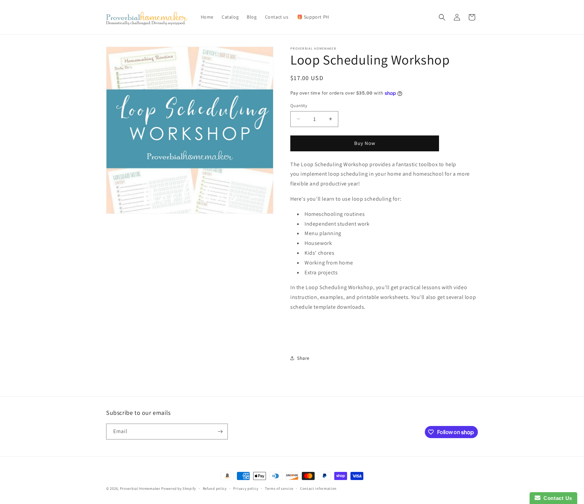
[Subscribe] (220, 431)
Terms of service (279, 488)
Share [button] (303, 358)
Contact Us (556, 498)
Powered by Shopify (178, 488)
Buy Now (364, 143)
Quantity (298, 105)
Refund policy (215, 488)
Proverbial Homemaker (140, 488)
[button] (442, 17)
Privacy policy (245, 488)
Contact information (318, 488)
